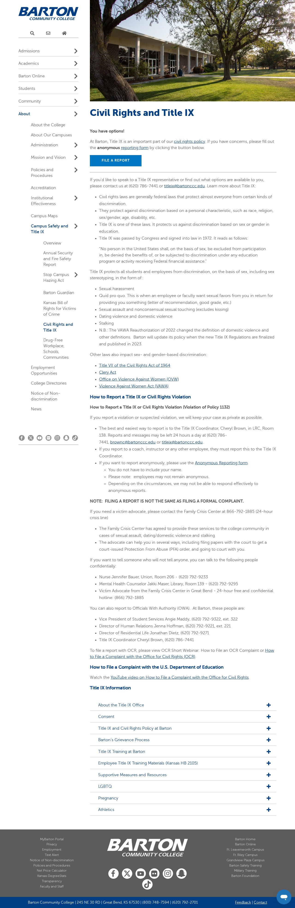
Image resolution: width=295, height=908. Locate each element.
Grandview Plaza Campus (245, 860)
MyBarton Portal (52, 839)
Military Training (245, 871)
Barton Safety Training (245, 865)
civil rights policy (189, 141)
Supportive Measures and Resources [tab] (132, 775)
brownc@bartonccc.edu (133, 442)
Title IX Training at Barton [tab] (121, 751)
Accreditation (43, 187)
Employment (51, 850)
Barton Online (245, 844)
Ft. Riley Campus (245, 855)
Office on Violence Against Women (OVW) (139, 379)
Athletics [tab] (106, 810)
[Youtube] (39, 439)
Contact (260, 902)
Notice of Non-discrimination (52, 860)
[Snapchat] (66, 439)
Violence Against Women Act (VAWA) (133, 386)
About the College (48, 125)
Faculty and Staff (52, 886)
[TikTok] (75, 439)
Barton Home (245, 839)
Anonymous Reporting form (221, 463)
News (36, 409)
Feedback (243, 902)
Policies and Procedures (51, 865)
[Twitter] (31, 439)
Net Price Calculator (52, 871)
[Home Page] (64, 33)
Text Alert (52, 855)
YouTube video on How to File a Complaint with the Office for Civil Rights (180, 677)
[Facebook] (22, 439)
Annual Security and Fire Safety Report (58, 259)
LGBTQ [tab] (105, 786)
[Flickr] (48, 439)
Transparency (52, 881)
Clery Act (107, 372)
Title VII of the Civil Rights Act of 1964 (134, 365)
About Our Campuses (51, 135)
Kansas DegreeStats (51, 876)
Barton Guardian (58, 292)
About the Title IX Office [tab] (121, 705)
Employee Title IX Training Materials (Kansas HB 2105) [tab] (148, 763)
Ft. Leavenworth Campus (245, 850)
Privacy (52, 844)
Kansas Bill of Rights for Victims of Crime (59, 308)
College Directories (49, 383)
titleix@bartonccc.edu (184, 186)
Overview (52, 243)
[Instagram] (57, 439)
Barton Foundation (245, 876)
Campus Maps (44, 216)
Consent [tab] (106, 716)
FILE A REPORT (116, 160)
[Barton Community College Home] (48, 14)
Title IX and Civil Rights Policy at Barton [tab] (135, 728)
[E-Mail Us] (48, 33)
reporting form (134, 147)
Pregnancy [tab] (108, 798)
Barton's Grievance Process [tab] (124, 740)
